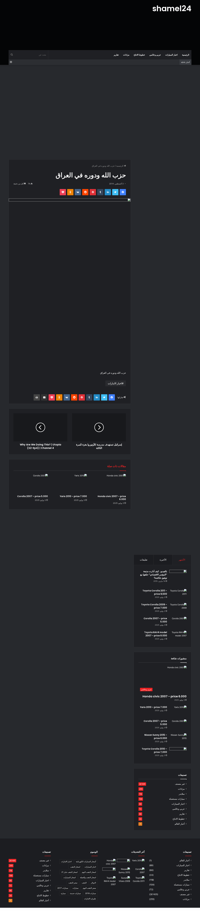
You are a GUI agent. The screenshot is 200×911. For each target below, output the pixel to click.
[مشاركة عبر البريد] (44, 397)
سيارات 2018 (90, 893)
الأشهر (182, 559)
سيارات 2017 (62, 888)
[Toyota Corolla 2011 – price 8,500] (178, 595)
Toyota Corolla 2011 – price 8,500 (154, 592)
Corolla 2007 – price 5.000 (32, 496)
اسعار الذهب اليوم (89, 872)
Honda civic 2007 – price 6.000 (112, 498)
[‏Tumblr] (100, 192)
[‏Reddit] (85, 192)
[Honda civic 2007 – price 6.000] (109, 483)
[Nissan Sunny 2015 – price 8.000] (178, 739)
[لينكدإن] (108, 192)
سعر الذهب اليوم (89, 888)
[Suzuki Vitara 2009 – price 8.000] (123, 880)
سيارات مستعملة (177, 799)
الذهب (84, 883)
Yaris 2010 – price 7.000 (73, 496)
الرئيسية (185, 54)
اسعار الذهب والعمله (88, 877)
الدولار (93, 883)
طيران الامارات (90, 898)
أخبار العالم (180, 824)
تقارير (116, 54)
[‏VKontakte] (78, 192)
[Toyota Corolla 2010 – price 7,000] (178, 753)
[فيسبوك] (123, 192)
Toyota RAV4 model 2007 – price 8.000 (155, 634)
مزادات (126, 54)
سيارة (63, 893)
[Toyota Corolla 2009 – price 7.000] (178, 609)
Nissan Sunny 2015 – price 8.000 (155, 736)
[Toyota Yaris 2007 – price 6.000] (123, 862)
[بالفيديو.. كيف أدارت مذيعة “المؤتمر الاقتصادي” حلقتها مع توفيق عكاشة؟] (178, 578)
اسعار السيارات (69, 877)
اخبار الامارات (115, 383)
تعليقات (143, 559)
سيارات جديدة (75, 893)
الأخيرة (163, 559)
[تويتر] (115, 192)
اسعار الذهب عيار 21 (69, 872)
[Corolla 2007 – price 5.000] (30, 483)
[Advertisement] (69, 25)
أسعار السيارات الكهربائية (86, 861)
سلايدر (182, 794)
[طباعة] (37, 397)
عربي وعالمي (155, 54)
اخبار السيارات (171, 54)
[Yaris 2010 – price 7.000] (69, 483)
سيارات (75, 888)
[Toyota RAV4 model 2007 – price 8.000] (178, 636)
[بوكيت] (63, 192)
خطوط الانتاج (139, 54)
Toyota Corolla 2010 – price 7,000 (154, 750)
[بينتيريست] (93, 192)
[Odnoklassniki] (70, 192)
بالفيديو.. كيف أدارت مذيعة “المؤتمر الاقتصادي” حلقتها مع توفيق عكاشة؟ (153, 574)
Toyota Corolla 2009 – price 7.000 (154, 606)
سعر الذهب (72, 883)
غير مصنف (180, 784)
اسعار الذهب (75, 867)
